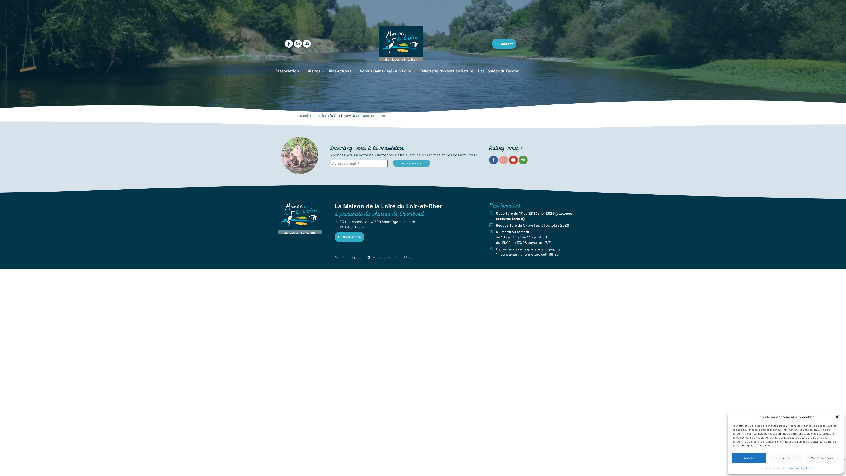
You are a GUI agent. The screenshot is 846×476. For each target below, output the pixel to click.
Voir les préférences (822, 458)
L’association (287, 71)
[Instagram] (298, 44)
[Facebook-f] (289, 44)
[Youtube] (513, 160)
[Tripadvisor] (307, 44)
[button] (837, 417)
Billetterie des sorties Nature (446, 71)
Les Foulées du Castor (498, 71)
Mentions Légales (798, 468)
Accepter (749, 458)
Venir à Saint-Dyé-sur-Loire (385, 71)
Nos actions (340, 71)
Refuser (786, 458)
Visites (314, 71)
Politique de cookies (772, 468)
